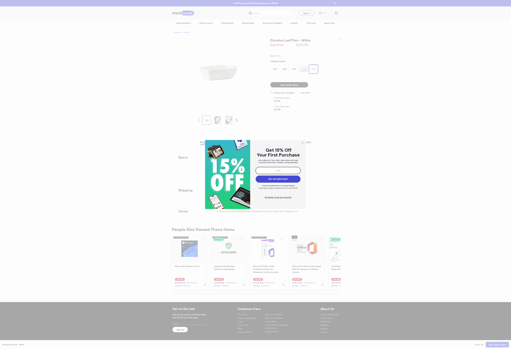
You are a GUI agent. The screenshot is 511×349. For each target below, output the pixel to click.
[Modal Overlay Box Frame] (255, 174)
